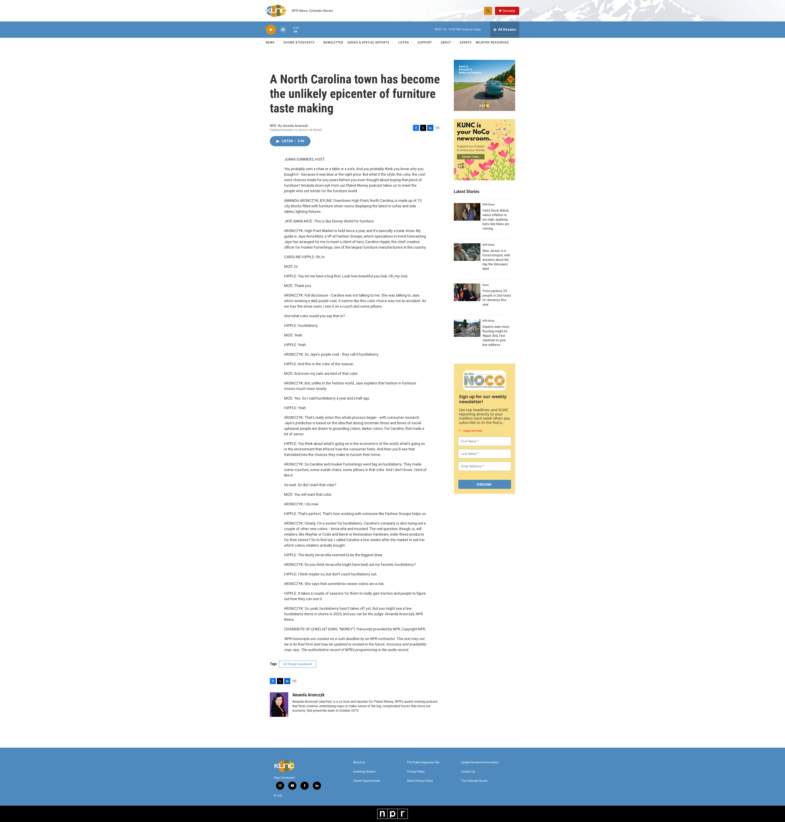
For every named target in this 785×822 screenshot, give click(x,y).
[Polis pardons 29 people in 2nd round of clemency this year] (467, 292)
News (485, 285)
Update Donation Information (480, 762)
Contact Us (468, 771)
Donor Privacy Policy (420, 780)
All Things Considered (297, 664)
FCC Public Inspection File (423, 762)
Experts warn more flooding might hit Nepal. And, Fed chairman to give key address (495, 336)
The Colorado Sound (474, 780)
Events (466, 42)
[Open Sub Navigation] (277, 42)
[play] (271, 29)
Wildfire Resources (492, 42)
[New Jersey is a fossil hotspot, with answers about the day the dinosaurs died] (467, 252)
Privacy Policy (416, 771)
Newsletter (333, 42)
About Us (359, 762)
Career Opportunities (366, 780)
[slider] (289, 29)
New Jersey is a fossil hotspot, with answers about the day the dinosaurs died (496, 260)
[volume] (283, 29)
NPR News (488, 204)
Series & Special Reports (368, 42)
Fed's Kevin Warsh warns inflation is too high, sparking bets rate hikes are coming (495, 219)
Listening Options (364, 771)
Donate (508, 11)
